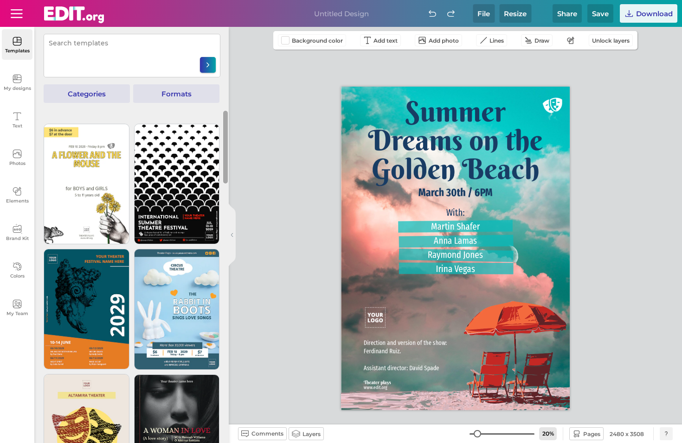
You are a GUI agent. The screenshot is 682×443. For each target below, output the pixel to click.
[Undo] (432, 13)
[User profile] (16, 13)
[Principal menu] (74, 14)
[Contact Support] (666, 433)
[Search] (208, 65)
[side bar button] (232, 235)
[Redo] (451, 13)
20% (548, 433)
